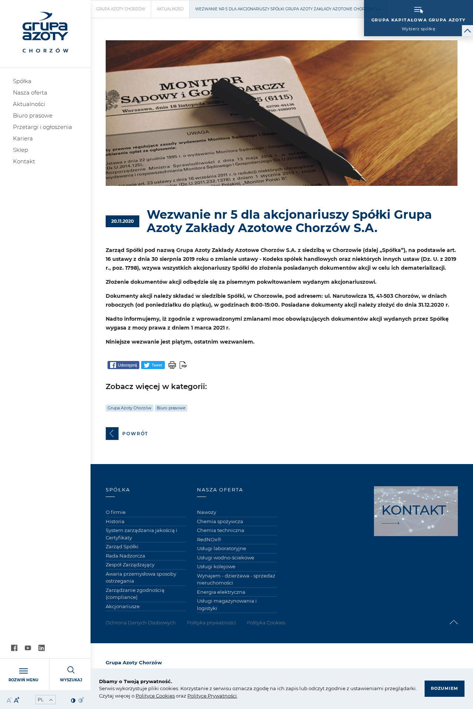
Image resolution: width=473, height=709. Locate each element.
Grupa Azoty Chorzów (120, 9)
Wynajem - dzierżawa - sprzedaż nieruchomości (236, 579)
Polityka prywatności (211, 623)
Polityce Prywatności (212, 696)
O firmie (116, 512)
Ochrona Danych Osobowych (141, 623)
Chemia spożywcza (220, 521)
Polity (142, 696)
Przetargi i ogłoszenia (42, 126)
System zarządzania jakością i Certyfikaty (141, 534)
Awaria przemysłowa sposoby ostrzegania (141, 577)
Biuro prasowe (32, 115)
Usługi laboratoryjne (221, 548)
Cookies (165, 696)
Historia (115, 521)
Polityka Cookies (266, 623)
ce (152, 696)
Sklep (20, 149)
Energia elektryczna (221, 592)
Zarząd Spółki (122, 546)
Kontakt (24, 161)
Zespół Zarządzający (130, 564)
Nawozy (206, 512)
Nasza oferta (30, 92)
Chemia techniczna (220, 530)
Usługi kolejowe (216, 566)
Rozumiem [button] (444, 688)
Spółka (22, 81)
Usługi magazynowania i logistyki (227, 604)
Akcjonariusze (123, 606)
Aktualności (29, 104)
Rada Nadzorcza (125, 556)
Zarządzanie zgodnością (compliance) (135, 593)
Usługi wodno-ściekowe (225, 557)
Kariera (23, 138)
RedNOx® (209, 539)
